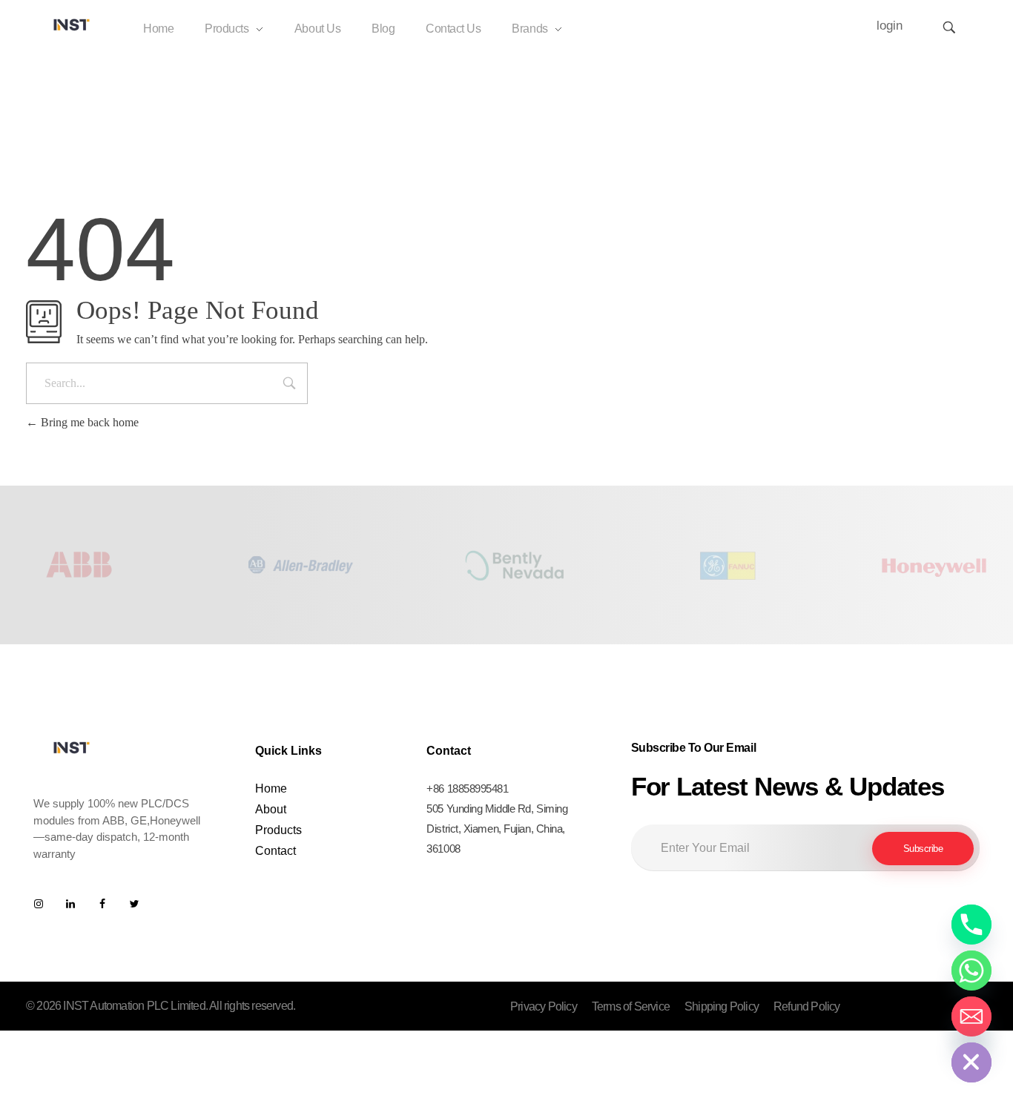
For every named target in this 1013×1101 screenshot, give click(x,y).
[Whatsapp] (971, 970)
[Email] (971, 1016)
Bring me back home (88, 422)
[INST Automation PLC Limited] (71, 24)
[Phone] (971, 925)
